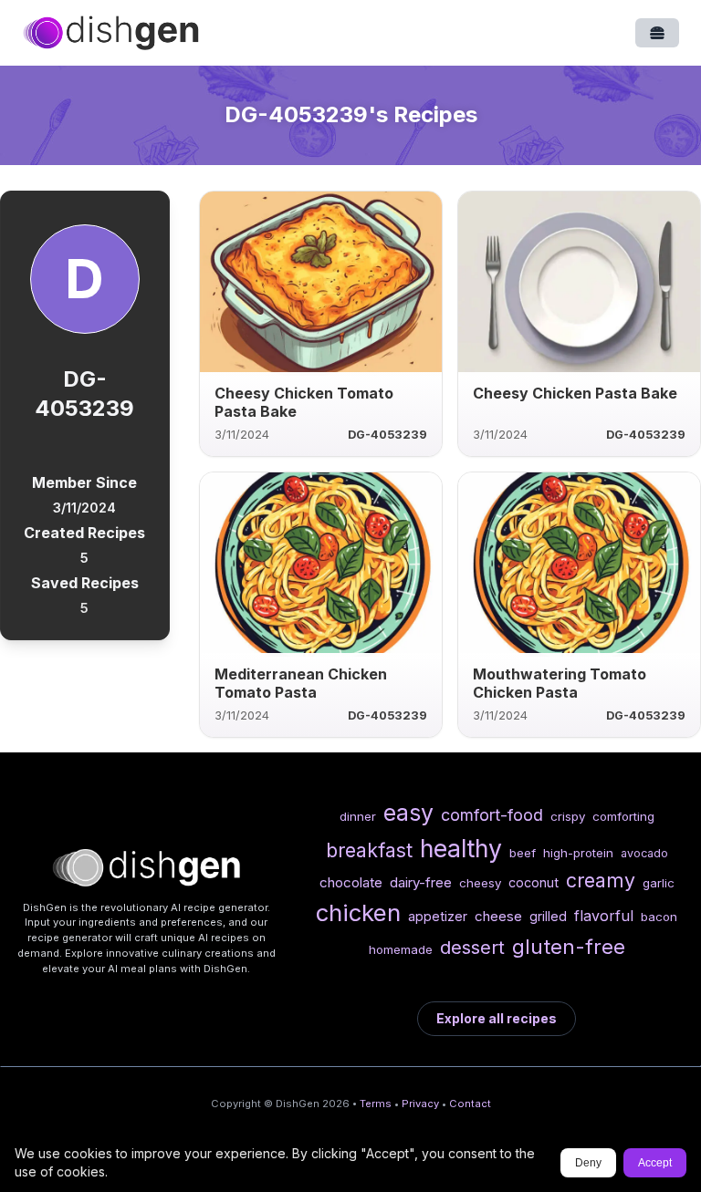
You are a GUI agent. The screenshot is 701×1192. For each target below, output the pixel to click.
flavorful (603, 916)
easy (408, 812)
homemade (401, 949)
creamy (600, 880)
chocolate (350, 882)
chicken (358, 912)
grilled (548, 916)
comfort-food (492, 814)
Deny (588, 1162)
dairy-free (421, 882)
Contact (470, 1103)
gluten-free (568, 946)
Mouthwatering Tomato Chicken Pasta (559, 683)
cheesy (480, 883)
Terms (376, 1103)
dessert (472, 947)
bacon (659, 916)
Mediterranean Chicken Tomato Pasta (300, 683)
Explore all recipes (496, 1018)
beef (522, 852)
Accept (655, 1162)
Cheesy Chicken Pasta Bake (575, 393)
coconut (533, 882)
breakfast (369, 850)
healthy (461, 848)
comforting (623, 816)
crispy (567, 816)
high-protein (578, 852)
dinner (358, 816)
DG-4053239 (387, 434)
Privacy (420, 1103)
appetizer (437, 916)
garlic (659, 883)
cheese (498, 916)
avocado (644, 853)
